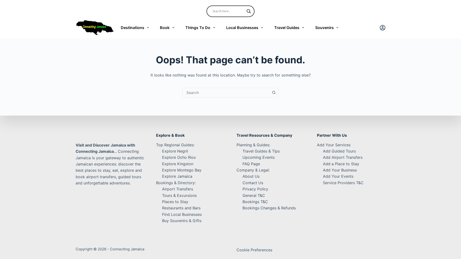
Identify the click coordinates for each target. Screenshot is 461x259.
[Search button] (273, 92)
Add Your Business (340, 170)
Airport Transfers (177, 189)
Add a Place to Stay (341, 163)
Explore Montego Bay (181, 170)
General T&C (254, 195)
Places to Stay (175, 201)
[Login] (382, 27)
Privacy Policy (255, 189)
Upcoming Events (259, 157)
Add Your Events (338, 176)
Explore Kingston (177, 163)
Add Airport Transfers (343, 157)
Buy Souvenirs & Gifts (181, 220)
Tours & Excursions (179, 195)
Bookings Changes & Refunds (269, 208)
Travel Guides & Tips (261, 151)
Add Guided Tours (339, 151)
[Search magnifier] (248, 11)
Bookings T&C (255, 201)
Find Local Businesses (182, 214)
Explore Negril (175, 151)
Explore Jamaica (177, 176)
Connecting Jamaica (127, 249)
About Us (251, 176)
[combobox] (226, 92)
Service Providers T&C (343, 182)
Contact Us (253, 182)
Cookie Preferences (254, 249)
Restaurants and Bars (181, 208)
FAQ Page (251, 163)
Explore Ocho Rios (179, 157)
